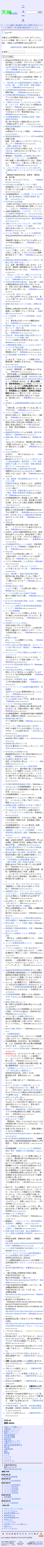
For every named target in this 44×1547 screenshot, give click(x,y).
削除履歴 (7, 1497)
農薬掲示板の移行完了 (14, 719)
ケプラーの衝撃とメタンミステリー (19, 413)
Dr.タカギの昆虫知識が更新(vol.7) (18, 664)
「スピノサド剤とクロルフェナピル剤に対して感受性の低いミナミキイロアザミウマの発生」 (23, 170)
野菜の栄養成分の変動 (22, 493)
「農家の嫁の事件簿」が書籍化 (18, 906)
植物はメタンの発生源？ (15, 1214)
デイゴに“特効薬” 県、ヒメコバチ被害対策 (23, 233)
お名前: (5, 52)
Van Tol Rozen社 (14, 1092)
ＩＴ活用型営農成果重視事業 (22, 987)
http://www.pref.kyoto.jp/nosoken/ (18, 1133)
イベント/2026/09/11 (12, 1485)
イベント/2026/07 (11, 1491)
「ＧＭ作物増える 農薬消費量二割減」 (21, 860)
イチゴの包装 (10, 491)
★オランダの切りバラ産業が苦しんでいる (22, 1085)
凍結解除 (19, 25)
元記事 (8, 1009)
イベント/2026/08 (11, 1489)
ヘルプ (34, 27)
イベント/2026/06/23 (12, 1481)
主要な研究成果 (11, 148)
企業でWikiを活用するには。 (17, 697)
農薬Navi (9, 1381)
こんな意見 (26, 561)
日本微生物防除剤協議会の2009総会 (20, 95)
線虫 (8, 1526)
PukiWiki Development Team (35, 1544)
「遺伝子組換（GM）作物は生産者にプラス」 (24, 862)
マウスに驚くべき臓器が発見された (19, 1016)
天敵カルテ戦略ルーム (13, 1427)
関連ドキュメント (11, 1433)
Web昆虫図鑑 (9, 1437)
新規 (9, 27)
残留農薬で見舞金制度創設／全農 (18, 928)
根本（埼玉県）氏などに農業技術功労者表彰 (23, 515)
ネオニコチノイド (13, 1509)
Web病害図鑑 (9, 1435)
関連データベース (11, 1431)
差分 (26, 25)
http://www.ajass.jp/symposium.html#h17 (21, 1280)
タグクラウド (9, 1461)
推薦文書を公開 (26, 284)
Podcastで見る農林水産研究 (16, 736)
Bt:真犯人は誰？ (11, 638)
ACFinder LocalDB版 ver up (16, 752)
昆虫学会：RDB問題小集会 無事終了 (20, 679)
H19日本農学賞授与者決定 (16, 282)
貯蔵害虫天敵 (10, 483)
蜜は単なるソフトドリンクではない (19, 248)
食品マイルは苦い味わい (15, 1097)
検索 (19, 27)
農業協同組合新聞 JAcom (15, 72)
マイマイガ (10, 1511)
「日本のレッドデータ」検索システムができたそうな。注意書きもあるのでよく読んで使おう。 (23, 277)
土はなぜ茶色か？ (12, 452)
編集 (12, 25)
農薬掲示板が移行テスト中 (16, 743)
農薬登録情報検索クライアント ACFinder (22, 127)
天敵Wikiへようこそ (12, 1429)
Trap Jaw (9, 552)
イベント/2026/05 (11, 1503)
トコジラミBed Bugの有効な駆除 (18, 704)
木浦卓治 (27, 1348)
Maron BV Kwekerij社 (34, 1090)
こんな (37, 692)
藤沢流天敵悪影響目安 (13, 1445)
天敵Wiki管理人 (16, 47)
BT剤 (8, 1520)
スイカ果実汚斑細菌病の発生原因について (22, 1248)
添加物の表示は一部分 (14, 586)
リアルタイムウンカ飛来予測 (20, 812)
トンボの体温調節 (12, 611)
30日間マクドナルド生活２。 (17, 623)
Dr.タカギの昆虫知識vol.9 (15, 367)
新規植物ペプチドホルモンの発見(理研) (21, 766)
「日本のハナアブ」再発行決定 (18, 838)
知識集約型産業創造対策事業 (17, 970)
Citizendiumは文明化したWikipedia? (20, 670)
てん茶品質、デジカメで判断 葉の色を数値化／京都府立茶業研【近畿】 (23, 196)
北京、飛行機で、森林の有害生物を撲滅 (21, 574)
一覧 (14, 27)
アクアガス (20, 486)
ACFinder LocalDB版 (13, 202)
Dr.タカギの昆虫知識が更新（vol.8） (20, 601)
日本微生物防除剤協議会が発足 (18, 784)
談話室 (6, 1447)
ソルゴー (10, 1522)
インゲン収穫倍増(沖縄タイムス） (19, 943)
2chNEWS (17, 1011)
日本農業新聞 (10, 994)
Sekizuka (36, 731)
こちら (37, 112)
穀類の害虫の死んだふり (15, 1002)
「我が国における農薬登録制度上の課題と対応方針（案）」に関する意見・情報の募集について (23, 85)
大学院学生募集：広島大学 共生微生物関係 (23, 1406)
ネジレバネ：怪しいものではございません (22, 884)
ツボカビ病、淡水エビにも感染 (18, 294)
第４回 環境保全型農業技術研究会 (19, 1139)
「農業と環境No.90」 (14, 146)
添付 (35, 25)
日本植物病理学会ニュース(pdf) (18, 544)
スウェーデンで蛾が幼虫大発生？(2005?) (22, 726)
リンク (6, 1455)
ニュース (7, 1457)
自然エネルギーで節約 (14, 1119)
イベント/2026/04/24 (12, 1499)
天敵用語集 (8, 1449)
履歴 (30, 25)
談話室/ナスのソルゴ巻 (15, 1524)
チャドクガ (10, 1529)
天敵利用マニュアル (13, 1373)
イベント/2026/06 (11, 1493)
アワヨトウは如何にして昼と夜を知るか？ (22, 948)
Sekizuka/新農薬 (10, 1477)
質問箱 (6, 1453)
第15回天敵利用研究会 (14, 1268)
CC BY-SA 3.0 (39, 1542)
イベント (7, 1459)
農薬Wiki (7, 1439)
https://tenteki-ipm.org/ (13, 1469)
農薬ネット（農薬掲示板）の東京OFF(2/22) (23, 1109)
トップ (4, 25)
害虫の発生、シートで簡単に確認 (18, 923)
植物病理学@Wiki (12, 432)
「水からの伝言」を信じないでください (21, 566)
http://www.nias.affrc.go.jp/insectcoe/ (19, 1294)
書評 (6, 1451)
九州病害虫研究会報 (13, 90)
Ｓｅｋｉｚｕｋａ (33, 1331)
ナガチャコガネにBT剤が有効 (17, 1048)
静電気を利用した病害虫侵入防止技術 (20, 469)
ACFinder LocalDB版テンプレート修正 (21, 185)
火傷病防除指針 (13, 1034)
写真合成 (9, 522)
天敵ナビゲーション (12, 1443)
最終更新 (26, 27)
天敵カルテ (9, 1353)
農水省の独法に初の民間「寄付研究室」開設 (23, 852)
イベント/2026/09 (11, 1487)
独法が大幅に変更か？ (14, 1029)
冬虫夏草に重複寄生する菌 (16, 759)
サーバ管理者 (11, 1545)
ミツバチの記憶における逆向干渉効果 (20, 593)
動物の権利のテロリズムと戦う (18, 507)
